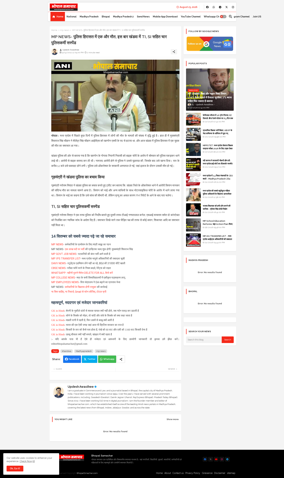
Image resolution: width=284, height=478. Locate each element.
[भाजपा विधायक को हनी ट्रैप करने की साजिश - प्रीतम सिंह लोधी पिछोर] (193, 209)
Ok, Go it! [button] (15, 468)
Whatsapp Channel (214, 16)
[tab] (57, 16)
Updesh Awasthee (81, 386)
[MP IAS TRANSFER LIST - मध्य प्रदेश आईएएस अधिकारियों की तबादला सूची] (193, 240)
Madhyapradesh (84, 351)
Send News (143, 16)
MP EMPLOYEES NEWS (65, 282)
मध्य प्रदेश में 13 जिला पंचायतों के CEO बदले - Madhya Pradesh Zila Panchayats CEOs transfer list (218, 180)
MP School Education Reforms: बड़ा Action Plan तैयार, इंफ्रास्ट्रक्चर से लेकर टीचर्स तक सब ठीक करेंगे (218, 225)
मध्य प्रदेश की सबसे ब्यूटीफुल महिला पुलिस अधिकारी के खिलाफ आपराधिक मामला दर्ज (217, 193)
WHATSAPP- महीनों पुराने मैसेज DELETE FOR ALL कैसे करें (82, 272)
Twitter (91, 359)
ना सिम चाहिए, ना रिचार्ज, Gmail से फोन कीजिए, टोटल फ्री (78, 291)
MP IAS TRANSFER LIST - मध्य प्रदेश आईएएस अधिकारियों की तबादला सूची (217, 239)
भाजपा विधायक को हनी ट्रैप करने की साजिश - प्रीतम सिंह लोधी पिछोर (216, 207)
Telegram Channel (239, 16)
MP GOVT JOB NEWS (63, 254)
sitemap (231, 473)
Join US (257, 16)
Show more (173, 419)
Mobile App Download (165, 16)
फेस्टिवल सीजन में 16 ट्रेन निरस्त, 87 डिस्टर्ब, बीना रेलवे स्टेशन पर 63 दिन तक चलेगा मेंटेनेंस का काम (218, 118)
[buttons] (207, 7)
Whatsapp (108, 359)
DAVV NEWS (58, 263)
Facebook (74, 359)
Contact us (178, 473)
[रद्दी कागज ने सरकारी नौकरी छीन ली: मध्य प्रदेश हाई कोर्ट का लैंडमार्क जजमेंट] (193, 164)
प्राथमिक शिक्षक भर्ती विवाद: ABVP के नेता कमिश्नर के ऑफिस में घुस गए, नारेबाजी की (217, 133)
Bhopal (106, 16)
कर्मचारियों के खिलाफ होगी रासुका (80, 287)
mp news (64, 30)
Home (60, 16)
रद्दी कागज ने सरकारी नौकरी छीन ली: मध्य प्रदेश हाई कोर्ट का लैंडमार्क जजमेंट (218, 162)
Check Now (26, 461)
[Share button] (121, 359)
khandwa (66, 351)
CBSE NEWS (58, 268)
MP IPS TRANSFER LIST (65, 258)
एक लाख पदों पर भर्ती (75, 249)
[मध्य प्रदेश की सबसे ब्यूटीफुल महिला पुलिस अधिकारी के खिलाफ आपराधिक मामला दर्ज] (193, 194)
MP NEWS (57, 244)
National (71, 16)
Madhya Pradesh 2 (123, 16)
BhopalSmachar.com (87, 473)
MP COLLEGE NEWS (63, 277)
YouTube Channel (191, 16)
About (167, 473)
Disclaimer (219, 473)
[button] (223, 16)
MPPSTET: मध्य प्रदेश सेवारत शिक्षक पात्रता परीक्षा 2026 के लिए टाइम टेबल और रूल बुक (218, 148)
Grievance (207, 473)
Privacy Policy (192, 473)
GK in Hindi (57, 310)
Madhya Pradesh (89, 16)
